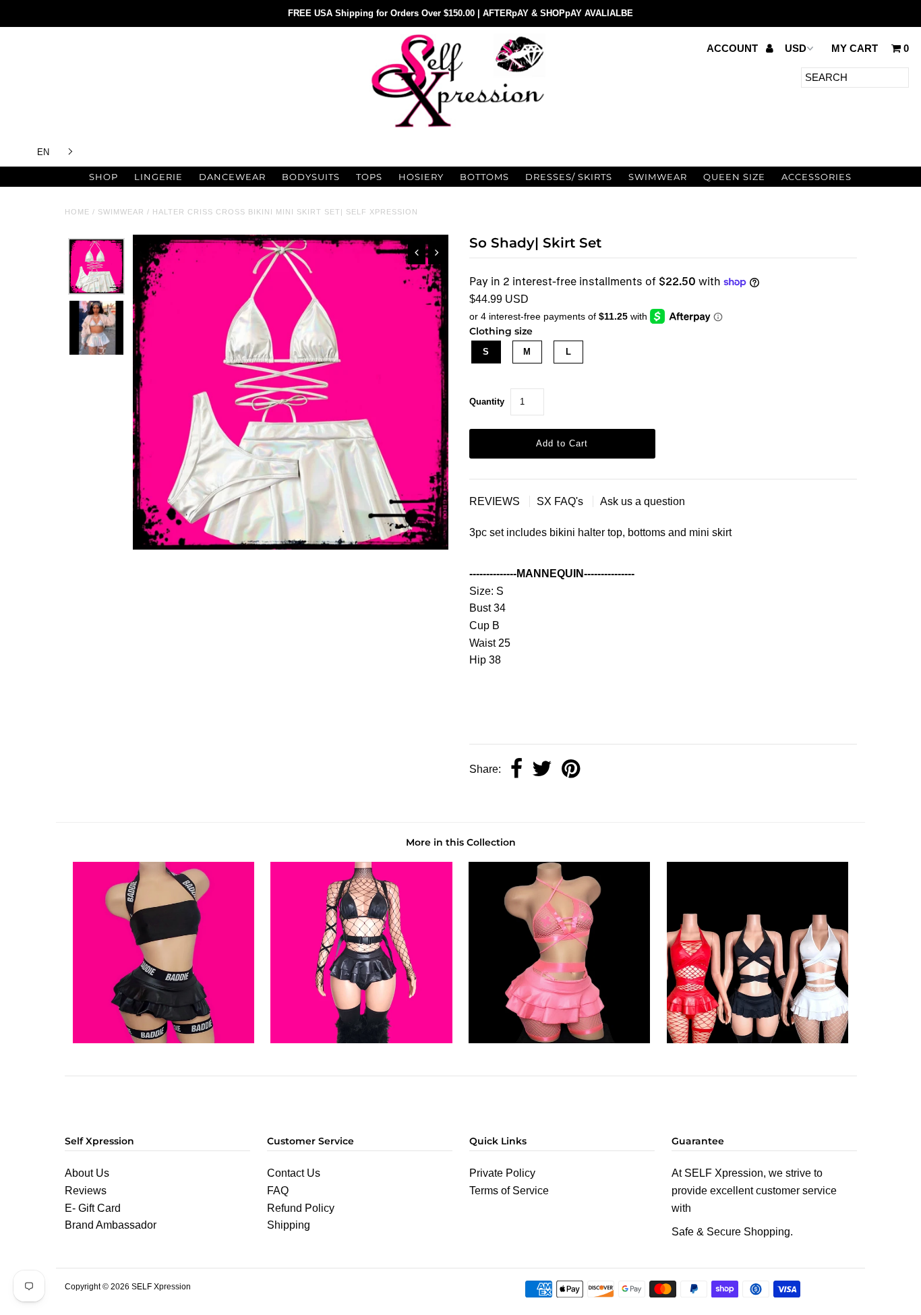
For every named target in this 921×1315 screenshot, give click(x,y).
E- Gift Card (93, 1208)
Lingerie (158, 176)
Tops (369, 176)
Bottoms (484, 176)
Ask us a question (642, 501)
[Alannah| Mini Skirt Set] (163, 1039)
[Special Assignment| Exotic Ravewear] (757, 1039)
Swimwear (657, 176)
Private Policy (502, 1173)
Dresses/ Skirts (568, 176)
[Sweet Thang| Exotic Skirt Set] (361, 1039)
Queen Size (734, 176)
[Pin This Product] (571, 770)
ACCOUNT (734, 48)
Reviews (86, 1190)
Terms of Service (509, 1190)
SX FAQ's (561, 501)
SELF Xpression (161, 1286)
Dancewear (232, 176)
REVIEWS (496, 501)
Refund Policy (300, 1208)
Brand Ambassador (110, 1225)
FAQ (278, 1190)
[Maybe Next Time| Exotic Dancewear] (559, 1039)
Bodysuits (311, 176)
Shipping (288, 1225)
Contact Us (293, 1173)
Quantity (486, 402)
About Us (87, 1173)
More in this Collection (461, 842)
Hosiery (421, 176)
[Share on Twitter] (542, 770)
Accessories (816, 176)
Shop (103, 176)
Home (77, 212)
